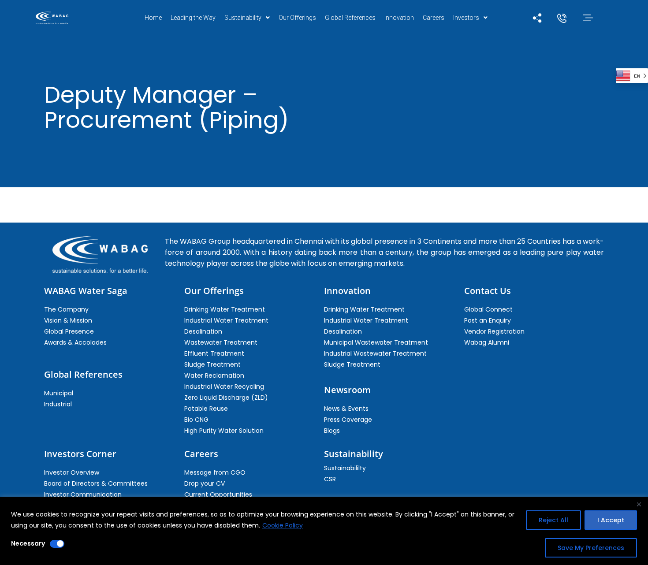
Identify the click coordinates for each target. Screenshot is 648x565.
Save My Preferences (591, 547)
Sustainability (242, 18)
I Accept (610, 520)
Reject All (553, 520)
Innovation (399, 18)
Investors (466, 18)
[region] (324, 531)
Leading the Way (193, 18)
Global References (350, 18)
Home (153, 18)
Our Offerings (297, 18)
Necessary (28, 543)
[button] (247, 18)
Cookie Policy (282, 525)
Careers (433, 18)
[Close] (638, 504)
